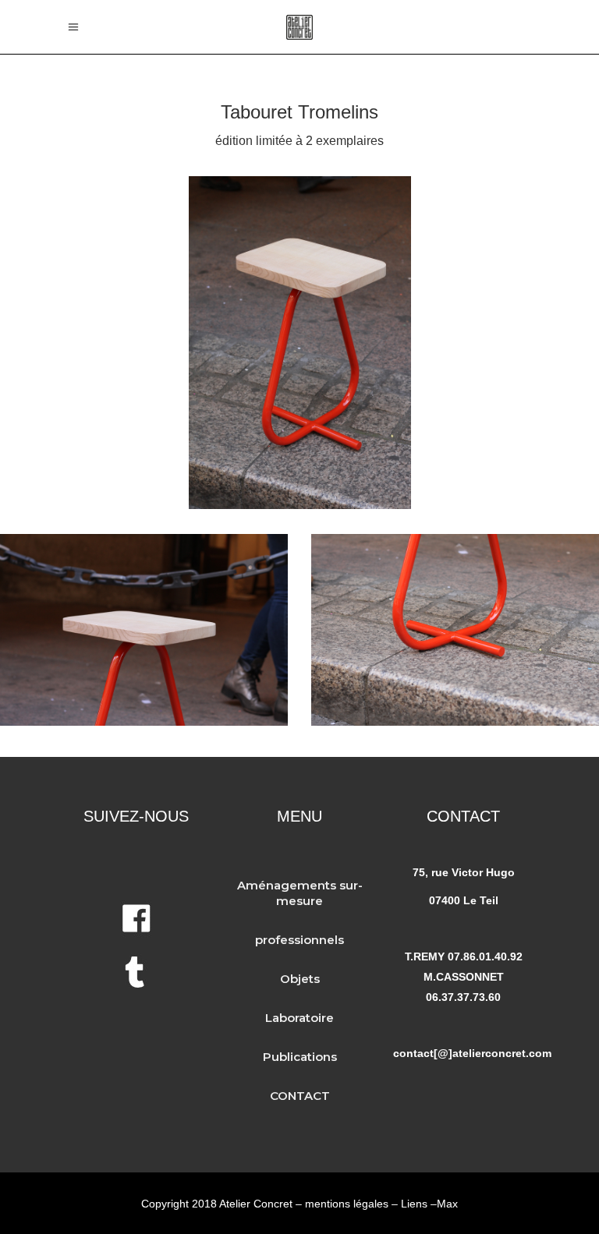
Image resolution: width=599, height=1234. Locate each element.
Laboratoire (299, 1017)
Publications (300, 1056)
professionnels (299, 939)
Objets (300, 978)
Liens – (419, 1203)
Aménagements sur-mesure (300, 893)
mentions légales (346, 1203)
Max (447, 1203)
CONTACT (300, 1095)
